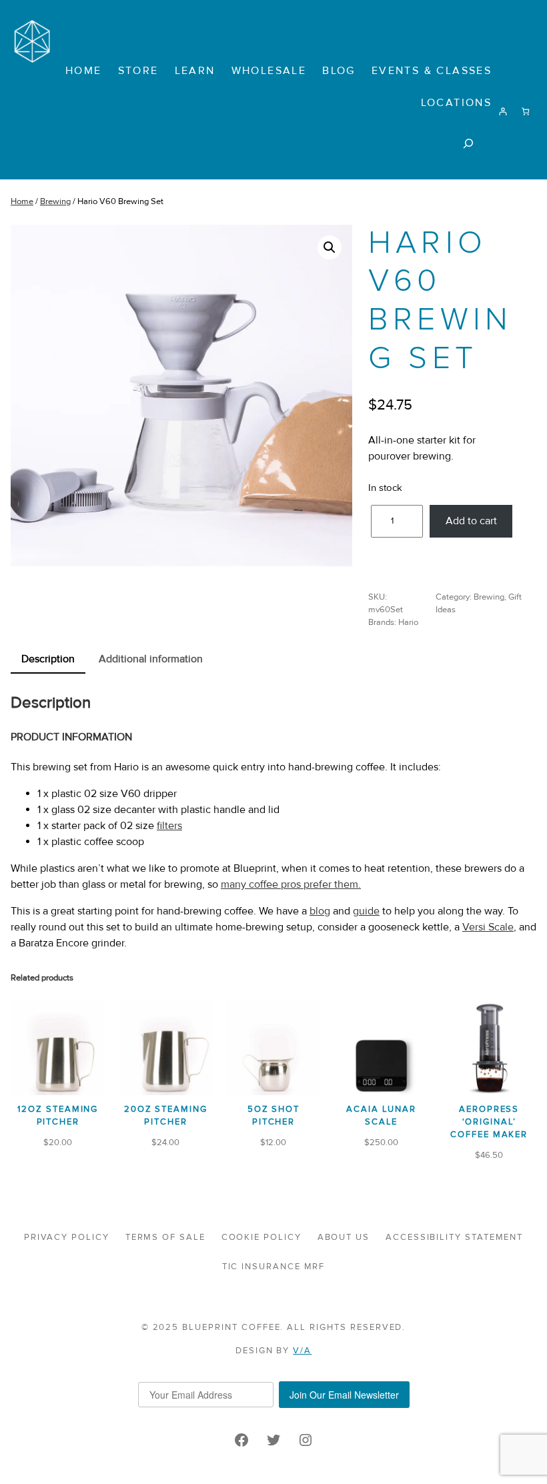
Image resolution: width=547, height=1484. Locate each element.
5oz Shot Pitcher (273, 1115)
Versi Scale (488, 927)
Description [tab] (48, 659)
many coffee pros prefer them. (291, 884)
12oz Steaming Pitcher (57, 1115)
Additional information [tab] (151, 659)
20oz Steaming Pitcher (165, 1115)
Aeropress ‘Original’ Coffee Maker (489, 1122)
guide (366, 911)
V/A (302, 1350)
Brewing (55, 201)
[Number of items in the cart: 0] (525, 111)
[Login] (503, 111)
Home (22, 201)
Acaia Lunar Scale (381, 1115)
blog (320, 911)
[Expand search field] (468, 143)
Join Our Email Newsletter (344, 1394)
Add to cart (471, 521)
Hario (408, 622)
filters (169, 825)
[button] (330, 247)
